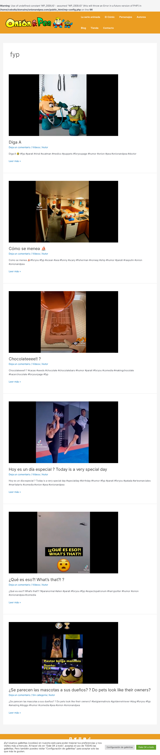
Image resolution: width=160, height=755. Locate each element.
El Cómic (110, 16)
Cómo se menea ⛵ (27, 248)
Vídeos (36, 147)
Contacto (108, 27)
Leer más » (15, 161)
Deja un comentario (19, 147)
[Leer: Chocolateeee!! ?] (63, 321)
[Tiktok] (89, 738)
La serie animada (90, 16)
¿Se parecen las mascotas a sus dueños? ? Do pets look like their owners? (80, 689)
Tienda (94, 27)
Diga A (15, 142)
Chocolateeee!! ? (25, 358)
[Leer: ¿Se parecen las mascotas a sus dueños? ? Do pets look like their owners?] (63, 652)
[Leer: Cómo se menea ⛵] (63, 211)
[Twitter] (75, 738)
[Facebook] (70, 738)
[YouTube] (84, 738)
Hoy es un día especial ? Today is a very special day (58, 469)
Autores (141, 16)
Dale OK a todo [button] (146, 747)
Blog (83, 27)
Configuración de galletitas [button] (120, 747)
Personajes (125, 16)
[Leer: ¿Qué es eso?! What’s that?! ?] (63, 542)
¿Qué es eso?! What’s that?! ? (36, 579)
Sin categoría (39, 695)
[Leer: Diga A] (63, 104)
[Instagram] (80, 738)
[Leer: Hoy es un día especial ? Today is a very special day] (63, 432)
